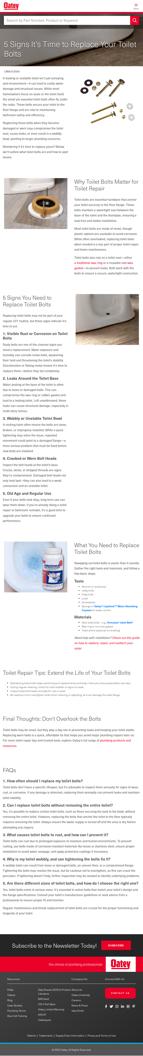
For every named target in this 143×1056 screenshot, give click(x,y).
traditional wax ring (89, 263)
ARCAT (42, 1014)
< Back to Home (12, 70)
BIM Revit (43, 999)
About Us (77, 989)
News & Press (80, 1005)
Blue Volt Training (17, 1016)
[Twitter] (111, 1006)
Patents (31, 1035)
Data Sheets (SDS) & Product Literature (54, 991)
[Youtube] (128, 1006)
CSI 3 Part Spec (46, 1004)
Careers (76, 1000)
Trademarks (46, 1035)
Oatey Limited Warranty (51, 1009)
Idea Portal (78, 1010)
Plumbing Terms (16, 1010)
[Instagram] (117, 1006)
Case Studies (14, 1005)
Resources (13, 979)
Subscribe (116, 945)
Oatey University (81, 995)
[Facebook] (106, 1006)
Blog (9, 1000)
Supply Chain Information (70, 1035)
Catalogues (44, 1020)
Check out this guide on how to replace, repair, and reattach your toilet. (106, 642)
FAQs (10, 989)
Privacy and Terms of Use (102, 1035)
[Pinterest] (133, 1006)
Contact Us (120, 993)
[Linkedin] (122, 1006)
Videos (11, 995)
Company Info (80, 979)
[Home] (11, 6)
